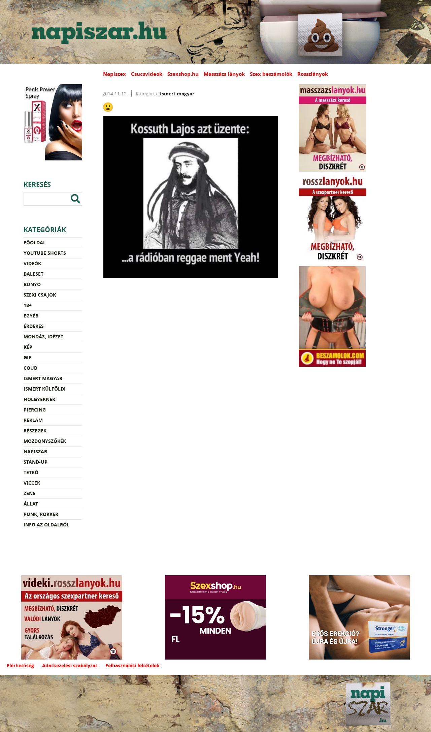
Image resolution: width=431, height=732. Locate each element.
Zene (29, 493)
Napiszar (35, 451)
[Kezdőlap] (97, 32)
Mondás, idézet (43, 336)
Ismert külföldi (45, 389)
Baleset (33, 274)
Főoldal (35, 242)
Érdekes (34, 326)
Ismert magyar (43, 378)
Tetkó (31, 472)
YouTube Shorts (45, 253)
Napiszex (114, 74)
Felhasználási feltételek (132, 665)
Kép (28, 347)
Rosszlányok (312, 74)
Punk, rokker (41, 514)
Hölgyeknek (39, 399)
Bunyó (32, 284)
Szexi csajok (40, 295)
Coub (30, 368)
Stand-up (35, 462)
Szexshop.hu (183, 74)
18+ (28, 305)
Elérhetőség (20, 665)
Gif (27, 357)
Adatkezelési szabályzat (69, 665)
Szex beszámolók (271, 74)
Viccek (32, 483)
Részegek (35, 430)
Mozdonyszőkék (45, 441)
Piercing (35, 409)
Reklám (33, 420)
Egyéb (31, 315)
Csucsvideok (146, 74)
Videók (32, 263)
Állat (31, 503)
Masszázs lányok (224, 74)
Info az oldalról (46, 524)
